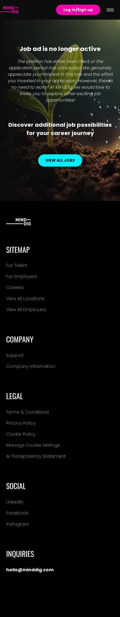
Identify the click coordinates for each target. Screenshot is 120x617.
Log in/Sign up (78, 9)
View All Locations (25, 298)
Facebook (17, 513)
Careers (15, 287)
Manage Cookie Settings (33, 445)
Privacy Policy (21, 423)
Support (15, 355)
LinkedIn (14, 502)
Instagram (17, 524)
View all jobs (60, 160)
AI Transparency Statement (36, 456)
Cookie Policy (20, 434)
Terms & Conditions (27, 412)
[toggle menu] (110, 10)
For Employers (21, 276)
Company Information (30, 366)
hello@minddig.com (30, 570)
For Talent (16, 265)
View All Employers (26, 310)
